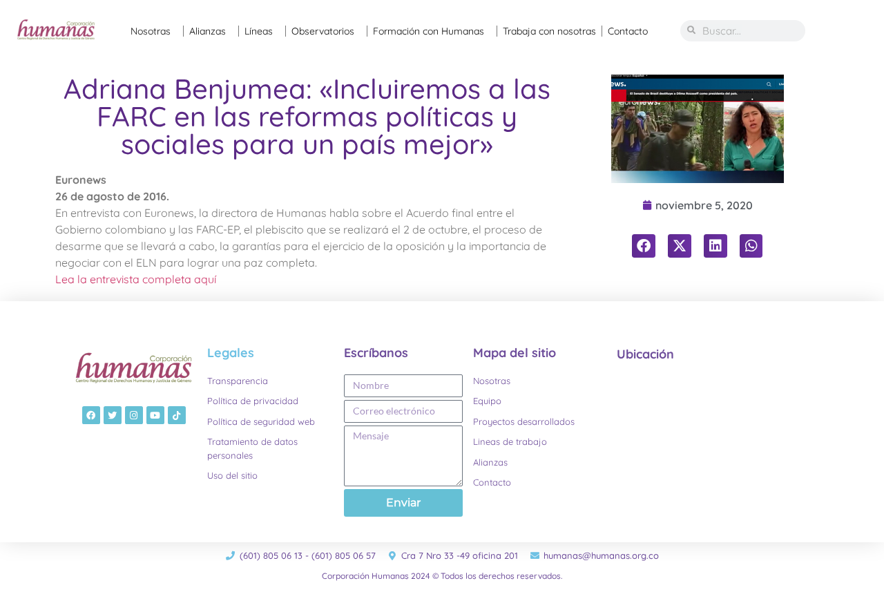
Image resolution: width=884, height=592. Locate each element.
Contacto (628, 31)
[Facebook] (91, 415)
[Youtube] (155, 415)
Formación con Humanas (428, 31)
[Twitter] (113, 415)
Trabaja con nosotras (549, 31)
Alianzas (207, 31)
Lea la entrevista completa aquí (135, 279)
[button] (643, 246)
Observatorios (322, 31)
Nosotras (151, 31)
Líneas (258, 31)
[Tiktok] (177, 415)
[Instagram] (134, 415)
